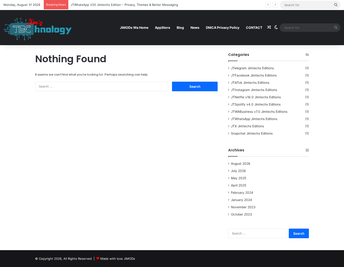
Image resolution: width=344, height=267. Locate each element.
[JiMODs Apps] (38, 27)
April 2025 (238, 185)
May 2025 (238, 178)
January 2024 (241, 200)
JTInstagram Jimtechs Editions (254, 90)
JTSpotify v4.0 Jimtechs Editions (256, 104)
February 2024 (242, 192)
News (194, 27)
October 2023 (241, 214)
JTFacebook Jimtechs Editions (254, 75)
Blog (180, 27)
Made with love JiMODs (117, 258)
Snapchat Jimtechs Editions (252, 133)
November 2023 (243, 207)
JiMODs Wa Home (134, 27)
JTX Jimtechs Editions (247, 126)
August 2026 (240, 163)
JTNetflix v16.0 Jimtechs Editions (256, 97)
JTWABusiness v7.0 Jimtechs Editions (259, 111)
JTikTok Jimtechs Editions (250, 82)
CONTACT (254, 27)
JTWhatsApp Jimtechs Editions (254, 119)
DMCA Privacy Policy (222, 27)
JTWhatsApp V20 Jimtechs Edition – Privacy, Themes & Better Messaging (124, 5)
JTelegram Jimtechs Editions (252, 68)
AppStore (162, 27)
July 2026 (238, 171)
